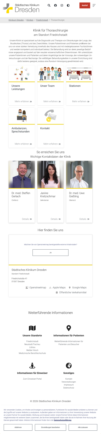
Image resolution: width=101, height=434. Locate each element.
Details (25, 219)
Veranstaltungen (69, 382)
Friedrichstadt (32, 341)
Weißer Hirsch (32, 350)
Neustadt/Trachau (32, 344)
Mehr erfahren (22, 101)
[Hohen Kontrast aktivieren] (68, 5)
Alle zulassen (83, 427)
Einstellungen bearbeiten (50, 427)
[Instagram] (62, 5)
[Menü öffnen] (94, 5)
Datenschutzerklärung (62, 420)
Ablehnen (18, 427)
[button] (77, 288)
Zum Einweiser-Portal (32, 379)
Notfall (85, 5)
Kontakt (68, 379)
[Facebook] (55, 5)
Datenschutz (68, 388)
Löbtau (32, 347)
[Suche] (49, 5)
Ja (50, 253)
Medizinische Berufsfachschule (32, 353)
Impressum (69, 385)
